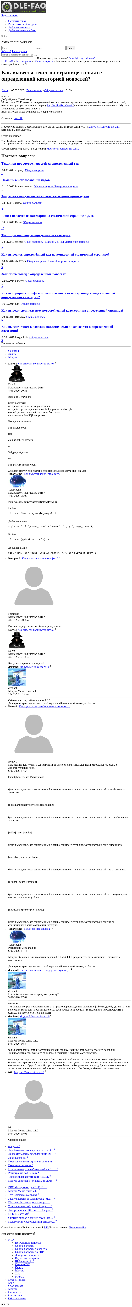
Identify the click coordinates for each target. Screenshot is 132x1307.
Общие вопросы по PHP (29, 1251)
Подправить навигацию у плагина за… (32, 1161)
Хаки (18, 1273)
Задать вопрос (9, 15)
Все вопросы (23, 61)
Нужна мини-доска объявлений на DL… (33, 1169)
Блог (11, 1282)
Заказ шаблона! (18, 1157)
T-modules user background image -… (30, 1206)
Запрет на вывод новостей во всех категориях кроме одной (45, 196)
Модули (13, 357)
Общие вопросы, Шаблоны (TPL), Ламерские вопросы (56, 241)
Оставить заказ (17, 21)
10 (2, 228)
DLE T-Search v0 (19, 1213)
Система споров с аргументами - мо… (31, 1217)
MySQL (19, 1276)
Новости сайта (16, 1279)
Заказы (12, 353)
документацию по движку (104, 126)
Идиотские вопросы (27, 1258)
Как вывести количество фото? (36, 363)
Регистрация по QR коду (23, 1173)
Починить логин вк (20, 1165)
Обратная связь (17, 1298)
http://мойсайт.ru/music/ (60, 105)
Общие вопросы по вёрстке (31, 1248)
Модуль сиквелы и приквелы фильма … (32, 1180)
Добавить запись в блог (22, 30)
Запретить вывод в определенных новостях (33, 274)
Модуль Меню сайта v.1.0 (35, 666)
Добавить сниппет (19, 27)
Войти (71, 48)
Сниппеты (14, 1292)
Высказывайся (77, 1227)
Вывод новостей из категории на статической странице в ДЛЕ (47, 216)
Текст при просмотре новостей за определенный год (40, 163)
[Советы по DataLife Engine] (23, 12)
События (13, 350)
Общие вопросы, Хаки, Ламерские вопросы (53, 261)
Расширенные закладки (37, 928)
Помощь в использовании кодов (25, 180)
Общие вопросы (43, 61)
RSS (46, 1227)
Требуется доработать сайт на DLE (29, 1176)
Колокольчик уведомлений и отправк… (32, 1221)
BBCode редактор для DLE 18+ (27, 1187)
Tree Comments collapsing (23, 1194)
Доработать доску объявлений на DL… (32, 1153)
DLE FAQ (7, 61)
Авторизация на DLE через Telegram (30, 1210)
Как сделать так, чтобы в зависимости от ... (44, 706)
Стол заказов (15, 1285)
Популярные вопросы (28, 1242)
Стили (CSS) (22, 1264)
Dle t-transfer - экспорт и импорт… (29, 1202)
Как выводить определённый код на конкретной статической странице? (55, 254)
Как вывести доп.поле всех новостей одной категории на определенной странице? (62, 310)
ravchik (18, 118)
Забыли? (6, 51)
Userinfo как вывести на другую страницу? (45, 970)
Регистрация (19, 51)
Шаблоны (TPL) (24, 1261)
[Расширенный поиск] (35, 55)
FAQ (11, 1239)
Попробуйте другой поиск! (82, 58)
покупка (14, 1146)
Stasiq (5, 90)
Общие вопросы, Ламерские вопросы (56, 186)
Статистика (15, 1295)
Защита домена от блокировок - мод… (31, 1198)
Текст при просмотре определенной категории (35, 235)
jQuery (19, 1267)
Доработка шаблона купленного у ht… (32, 1150)
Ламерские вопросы (27, 1255)
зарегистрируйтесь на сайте (63, 148)
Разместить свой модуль (22, 24)
